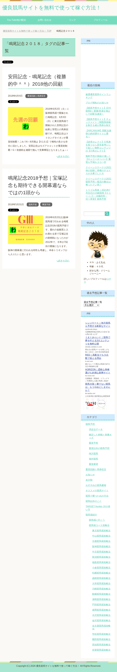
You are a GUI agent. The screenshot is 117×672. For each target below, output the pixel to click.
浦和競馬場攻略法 (101, 599)
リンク (72, 20)
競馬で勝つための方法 (97, 496)
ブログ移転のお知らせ (97, 102)
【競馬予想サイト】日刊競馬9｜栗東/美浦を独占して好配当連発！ (98, 111)
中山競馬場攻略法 (101, 536)
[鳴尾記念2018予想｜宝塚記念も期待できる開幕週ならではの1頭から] (25, 242)
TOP (29, 31)
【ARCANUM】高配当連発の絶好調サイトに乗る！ (98, 133)
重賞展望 (93, 464)
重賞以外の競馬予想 (99, 448)
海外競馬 (93, 459)
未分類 (89, 480)
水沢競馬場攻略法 (101, 615)
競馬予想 (33, 204)
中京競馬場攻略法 (101, 552)
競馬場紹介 (91, 515)
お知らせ (90, 474)
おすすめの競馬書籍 (96, 485)
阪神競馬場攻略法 (101, 546)
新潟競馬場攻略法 (101, 557)
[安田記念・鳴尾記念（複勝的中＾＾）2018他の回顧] (25, 133)
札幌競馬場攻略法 (101, 573)
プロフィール (100, 20)
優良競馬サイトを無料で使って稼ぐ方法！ (51, 8)
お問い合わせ (44, 20)
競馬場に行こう (97, 520)
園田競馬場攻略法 (101, 639)
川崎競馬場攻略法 (101, 589)
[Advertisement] (100, 62)
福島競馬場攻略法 (101, 562)
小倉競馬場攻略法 (101, 567)
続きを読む (64, 156)
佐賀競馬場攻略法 (101, 650)
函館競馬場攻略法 (101, 578)
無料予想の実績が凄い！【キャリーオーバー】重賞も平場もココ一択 (98, 159)
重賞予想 (46, 204)
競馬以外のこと (94, 501)
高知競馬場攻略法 (101, 644)
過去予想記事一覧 (93, 302)
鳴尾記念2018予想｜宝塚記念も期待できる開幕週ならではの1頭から (37, 185)
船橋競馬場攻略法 (101, 594)
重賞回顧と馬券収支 (36, 96)
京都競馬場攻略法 (101, 541)
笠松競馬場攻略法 (101, 634)
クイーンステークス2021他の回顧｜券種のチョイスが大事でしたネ (98, 170)
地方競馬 (93, 453)
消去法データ (96, 429)
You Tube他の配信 (16, 20)
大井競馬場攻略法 (101, 583)
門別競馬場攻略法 (101, 604)
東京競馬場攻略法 (101, 530)
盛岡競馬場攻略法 (101, 610)
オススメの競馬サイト (97, 490)
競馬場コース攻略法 (99, 525)
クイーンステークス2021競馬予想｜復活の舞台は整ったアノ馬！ (98, 182)
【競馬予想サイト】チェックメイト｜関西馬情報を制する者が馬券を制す (98, 122)
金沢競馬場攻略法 (101, 620)
